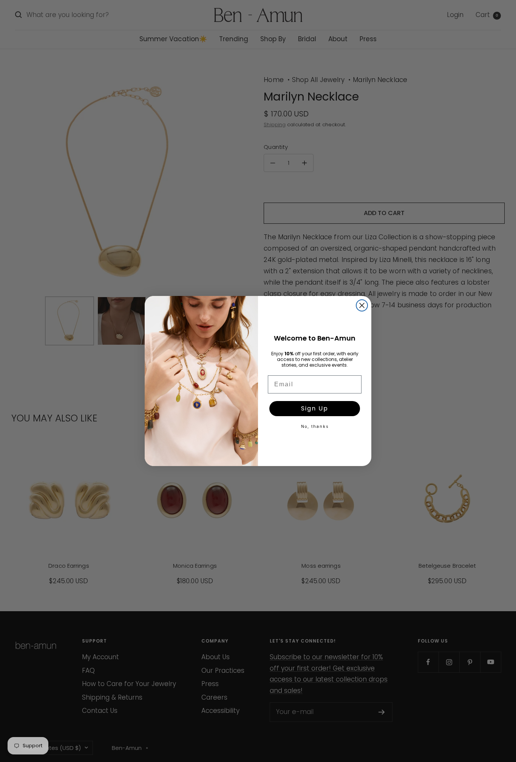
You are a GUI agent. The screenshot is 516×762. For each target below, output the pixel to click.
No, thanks (315, 426)
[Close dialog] (362, 305)
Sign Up (314, 408)
